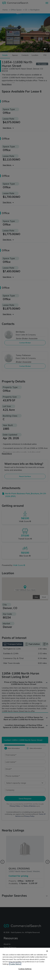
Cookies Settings (25, 969)
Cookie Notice (15, 964)
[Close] (47, 951)
